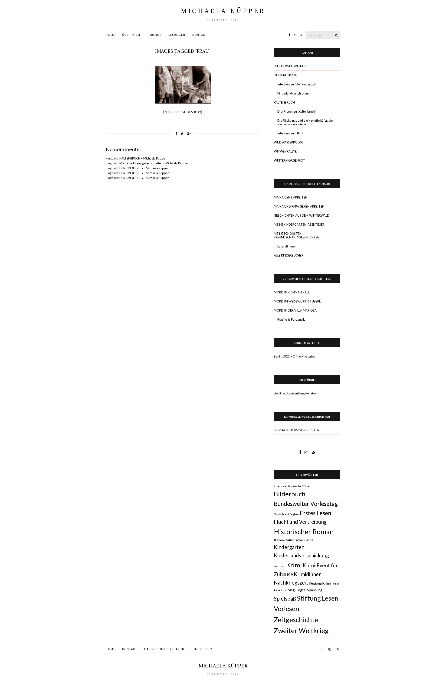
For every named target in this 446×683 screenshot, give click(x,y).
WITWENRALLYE (285, 151)
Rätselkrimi (280, 590)
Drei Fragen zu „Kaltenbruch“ (296, 111)
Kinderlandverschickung (293, 93)
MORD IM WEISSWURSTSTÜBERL (297, 301)
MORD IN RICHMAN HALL (291, 292)
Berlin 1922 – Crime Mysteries (294, 356)
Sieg (291, 590)
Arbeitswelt (281, 486)
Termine (154, 34)
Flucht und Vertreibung (300, 522)
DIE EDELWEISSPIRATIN (290, 66)
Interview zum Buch (290, 133)
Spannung (314, 590)
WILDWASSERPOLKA (288, 142)
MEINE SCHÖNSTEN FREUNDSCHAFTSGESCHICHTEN (296, 235)
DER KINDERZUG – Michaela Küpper (144, 168)
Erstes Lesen (315, 513)
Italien (279, 540)
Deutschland (281, 514)
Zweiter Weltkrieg (301, 630)
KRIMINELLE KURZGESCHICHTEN (296, 430)
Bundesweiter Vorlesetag (306, 503)
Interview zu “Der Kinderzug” (296, 84)
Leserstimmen (286, 246)
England (294, 514)
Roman (336, 583)
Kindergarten (289, 547)
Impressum (203, 648)
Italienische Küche (299, 540)
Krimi (294, 565)
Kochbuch (279, 566)
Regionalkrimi (320, 583)
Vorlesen (286, 608)
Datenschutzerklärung (165, 648)
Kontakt (199, 34)
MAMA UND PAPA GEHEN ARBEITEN (299, 206)
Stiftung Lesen (317, 598)
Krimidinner (307, 574)
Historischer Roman (304, 531)
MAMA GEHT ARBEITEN (290, 197)
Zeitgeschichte (296, 619)
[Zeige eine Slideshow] (182, 112)
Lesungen (176, 34)
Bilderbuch (289, 494)
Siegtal (300, 590)
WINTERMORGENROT (289, 160)
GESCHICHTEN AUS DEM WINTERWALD (301, 215)
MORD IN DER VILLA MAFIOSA (295, 310)
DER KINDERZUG (285, 75)
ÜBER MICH (131, 34)
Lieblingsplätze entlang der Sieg (295, 393)
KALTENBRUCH (284, 102)
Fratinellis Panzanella (291, 319)
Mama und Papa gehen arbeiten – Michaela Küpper (153, 163)
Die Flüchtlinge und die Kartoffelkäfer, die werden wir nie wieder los (305, 122)
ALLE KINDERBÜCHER (288, 255)
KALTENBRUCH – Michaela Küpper (142, 158)
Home (110, 34)
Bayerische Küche (299, 486)
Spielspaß (285, 598)
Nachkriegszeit (291, 582)
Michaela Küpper (223, 11)
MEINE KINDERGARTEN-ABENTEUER (299, 224)
